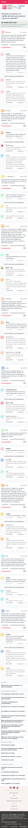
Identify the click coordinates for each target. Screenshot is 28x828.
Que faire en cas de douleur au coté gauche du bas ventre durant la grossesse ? (12, 726)
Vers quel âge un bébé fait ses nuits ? (12, 694)
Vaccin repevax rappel (8, 745)
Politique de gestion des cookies (14, 801)
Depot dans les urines (8, 753)
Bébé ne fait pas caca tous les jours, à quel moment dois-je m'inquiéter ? (12, 721)
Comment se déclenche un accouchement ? (9, 702)
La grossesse (5, 44)
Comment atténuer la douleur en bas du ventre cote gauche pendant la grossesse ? (13, 732)
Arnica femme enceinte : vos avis (11, 756)
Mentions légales (14, 798)
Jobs (14, 795)
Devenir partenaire (14, 793)
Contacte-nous (14, 808)
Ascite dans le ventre (7, 760)
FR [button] (26, 2)
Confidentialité (14, 806)
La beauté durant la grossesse (17, 44)
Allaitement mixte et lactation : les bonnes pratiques (11, 686)
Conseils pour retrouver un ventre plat (13, 775)
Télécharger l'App (21, 6)
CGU (14, 803)
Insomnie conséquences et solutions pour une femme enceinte (12, 749)
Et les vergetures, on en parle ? (10, 783)
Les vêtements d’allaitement (10, 772)
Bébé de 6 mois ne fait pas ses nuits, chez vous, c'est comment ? (12, 737)
